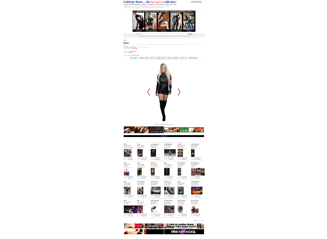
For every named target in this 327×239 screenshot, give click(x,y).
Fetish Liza (164, 30)
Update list (144, 4)
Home (126, 4)
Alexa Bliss (126, 47)
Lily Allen (126, 203)
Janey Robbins (154, 165)
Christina (170, 178)
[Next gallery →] (179, 108)
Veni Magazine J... (168, 144)
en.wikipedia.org (132, 47)
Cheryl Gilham (140, 184)
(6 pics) (157, 148)
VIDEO (166, 186)
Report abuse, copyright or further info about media (164, 124)
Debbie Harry (181, 147)
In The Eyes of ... (155, 181)
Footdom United (143, 58)
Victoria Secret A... (195, 184)
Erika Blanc (180, 184)
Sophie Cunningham (128, 147)
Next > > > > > (199, 220)
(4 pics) (131, 148)
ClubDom (189, 30)
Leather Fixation (172, 58)
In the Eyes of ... (168, 181)
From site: (126, 52)
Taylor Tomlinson (168, 165)
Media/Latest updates (134, 4)
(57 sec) (169, 186)
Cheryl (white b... (141, 181)
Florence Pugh (127, 184)
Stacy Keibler (181, 203)
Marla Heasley (167, 203)
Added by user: (127, 51)
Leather (179, 144)
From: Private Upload (128, 48)
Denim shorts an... (195, 144)
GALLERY (126, 148)
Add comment (164, 136)
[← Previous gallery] (148, 108)
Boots (125, 144)
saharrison (130, 178)
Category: (126, 55)
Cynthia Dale (154, 184)
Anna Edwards (140, 147)
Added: (125, 158)
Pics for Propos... (195, 200)
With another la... (182, 163)
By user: (126, 159)
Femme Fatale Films (176, 30)
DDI (138, 200)
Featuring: (126, 45)
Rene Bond (180, 165)
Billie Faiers (153, 147)
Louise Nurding (141, 165)
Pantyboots (130, 159)
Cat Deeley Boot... (195, 163)
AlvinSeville (198, 178)
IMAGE (139, 148)
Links (175, 4)
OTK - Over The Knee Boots (134, 55)
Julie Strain (139, 203)
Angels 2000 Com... (195, 181)
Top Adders (161, 4)
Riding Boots (193, 58)
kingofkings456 (133, 51)
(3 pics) (184, 204)
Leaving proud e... (155, 144)
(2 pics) (184, 148)
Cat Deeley (193, 165)
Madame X (153, 163)
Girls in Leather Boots (157, 58)
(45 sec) (196, 186)
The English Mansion (151, 30)
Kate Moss (153, 203)
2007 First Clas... (182, 200)
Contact (167, 4)
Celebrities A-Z (152, 4)
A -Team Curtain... (168, 200)
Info (171, 4)
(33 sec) (169, 204)
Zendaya (126, 165)
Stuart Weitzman (155, 200)
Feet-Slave (133, 58)
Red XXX (139, 30)
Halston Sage (167, 147)
